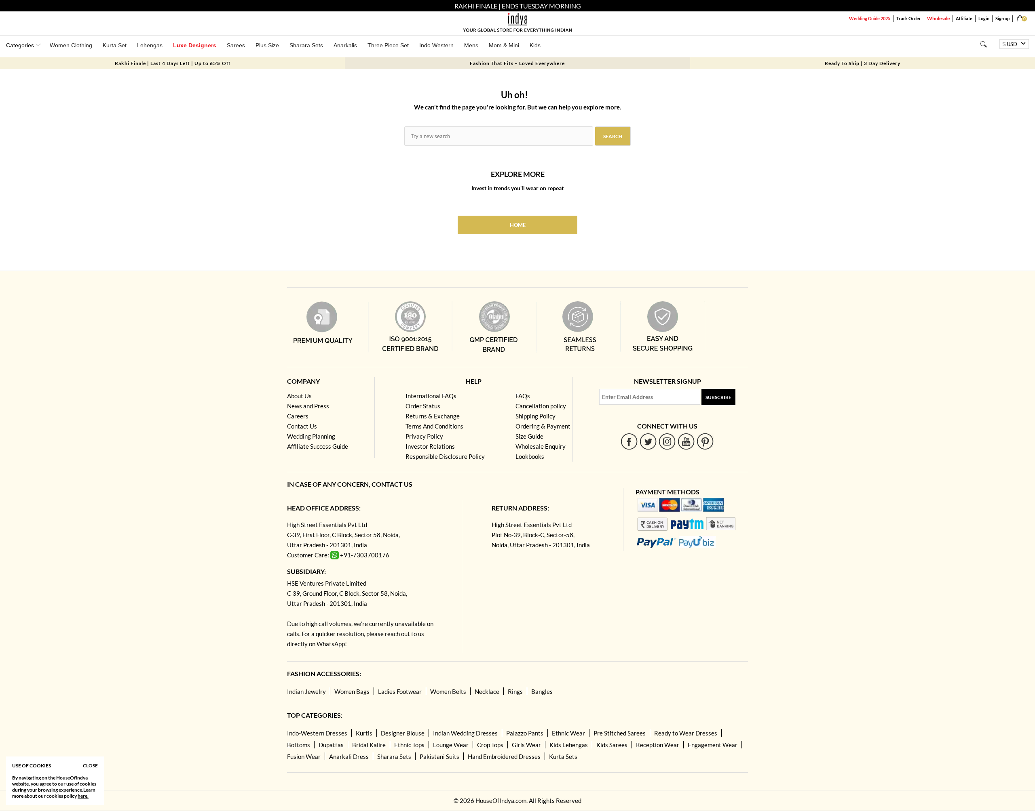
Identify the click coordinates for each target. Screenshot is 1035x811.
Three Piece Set (388, 45)
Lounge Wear (451, 744)
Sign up (1002, 18)
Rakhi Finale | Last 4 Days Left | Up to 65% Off (172, 63)
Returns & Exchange (433, 416)
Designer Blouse (403, 733)
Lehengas (150, 45)
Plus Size (267, 45)
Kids (535, 45)
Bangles (542, 691)
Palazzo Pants (524, 733)
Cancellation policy (540, 406)
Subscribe (718, 397)
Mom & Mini (504, 45)
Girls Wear (526, 744)
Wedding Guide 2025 (869, 18)
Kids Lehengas (568, 744)
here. (83, 796)
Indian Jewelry (306, 691)
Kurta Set (115, 45)
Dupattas (331, 744)
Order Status (423, 406)
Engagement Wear (712, 744)
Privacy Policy (424, 436)
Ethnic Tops (409, 744)
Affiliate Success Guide (317, 446)
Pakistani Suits (439, 756)
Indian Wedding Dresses (465, 733)
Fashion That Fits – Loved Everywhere (517, 63)
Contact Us (302, 426)
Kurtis (364, 733)
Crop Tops (490, 744)
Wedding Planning (311, 436)
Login (983, 18)
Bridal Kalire (369, 744)
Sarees (236, 45)
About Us (299, 395)
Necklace (487, 691)
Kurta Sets (563, 756)
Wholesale (938, 18)
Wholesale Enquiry (540, 446)
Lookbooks (529, 456)
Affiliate (964, 18)
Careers (297, 416)
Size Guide (529, 436)
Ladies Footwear (400, 691)
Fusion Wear (304, 756)
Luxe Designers (194, 45)
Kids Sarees (611, 744)
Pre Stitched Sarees (620, 733)
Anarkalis (345, 45)
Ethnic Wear (568, 733)
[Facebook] (629, 441)
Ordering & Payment (542, 426)
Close (90, 766)
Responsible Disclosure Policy (445, 456)
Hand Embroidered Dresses (504, 756)
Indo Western (436, 45)
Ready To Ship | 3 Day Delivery (862, 63)
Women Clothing (71, 45)
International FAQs (431, 395)
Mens (471, 45)
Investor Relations (430, 446)
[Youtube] (686, 441)
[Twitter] (648, 441)
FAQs (522, 395)
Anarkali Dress (349, 756)
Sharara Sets (306, 45)
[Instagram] (667, 441)
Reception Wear (657, 744)
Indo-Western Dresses (317, 733)
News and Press (308, 406)
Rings (515, 691)
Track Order (908, 18)
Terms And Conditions (434, 426)
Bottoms (298, 744)
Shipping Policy (535, 416)
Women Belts (448, 691)
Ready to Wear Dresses (685, 733)
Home (518, 225)
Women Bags (352, 691)
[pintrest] (705, 441)
